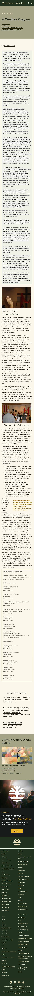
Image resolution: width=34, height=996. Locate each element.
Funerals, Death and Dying (8, 957)
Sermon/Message (22, 947)
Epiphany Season (6, 863)
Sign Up (16, 831)
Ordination (20, 867)
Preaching (20, 873)
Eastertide (4, 892)
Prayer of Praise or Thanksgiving (22, 968)
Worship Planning (25, 714)
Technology (21, 894)
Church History (5, 934)
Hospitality (4, 963)
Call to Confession (22, 926)
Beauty (3, 922)
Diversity (6, 25)
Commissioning (5, 937)
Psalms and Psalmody (23, 879)
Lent (3, 871)
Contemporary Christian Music (12, 712)
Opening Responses (23, 923)
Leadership (4, 972)
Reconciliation (8, 29)
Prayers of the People (23, 961)
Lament (20, 932)
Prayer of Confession (23, 929)
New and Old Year (22, 864)
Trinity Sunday (5, 904)
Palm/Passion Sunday (7, 880)
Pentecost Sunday (6, 898)
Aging (3, 919)
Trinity (19, 897)
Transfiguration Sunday (8, 868)
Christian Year (5, 931)
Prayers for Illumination (24, 941)
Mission (12, 773)
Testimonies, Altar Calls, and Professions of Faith (25, 957)
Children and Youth (6, 928)
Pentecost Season (6, 901)
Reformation (21, 885)
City (5, 725)
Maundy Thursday (6, 883)
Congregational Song (7, 940)
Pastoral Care (21, 870)
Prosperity (18, 725)
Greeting (20, 920)
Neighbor (10, 725)
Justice (3, 969)
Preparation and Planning (24, 876)
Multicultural (18, 699)
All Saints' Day (5, 907)
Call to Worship (22, 917)
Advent (3, 854)
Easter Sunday (5, 889)
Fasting (3, 954)
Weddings (20, 900)
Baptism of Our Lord (7, 866)
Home (3, 13)
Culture (3, 945)
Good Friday (5, 886)
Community (5, 773)
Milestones (20, 851)
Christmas (4, 857)
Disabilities (4, 948)
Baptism (20, 950)
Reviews (20, 888)
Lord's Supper (21, 964)
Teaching (18, 773)
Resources (10, 13)
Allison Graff (9, 46)
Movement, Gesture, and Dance (24, 857)
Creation (4, 942)
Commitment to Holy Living (25, 938)
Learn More (8, 702)
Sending (20, 971)
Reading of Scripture (23, 944)
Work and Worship (22, 903)
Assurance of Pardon (23, 935)
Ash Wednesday (6, 874)
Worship (18, 29)
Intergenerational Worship (12, 27)
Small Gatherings (22, 891)
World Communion (22, 906)
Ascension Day (5, 895)
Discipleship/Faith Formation (9, 951)
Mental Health (5, 975)
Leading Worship (8, 699)
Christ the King (5, 910)
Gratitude (4, 960)
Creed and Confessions (24, 953)
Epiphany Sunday (6, 860)
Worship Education (22, 909)
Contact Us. (17, 993)
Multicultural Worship (23, 861)
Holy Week (4, 877)
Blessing (4, 925)
